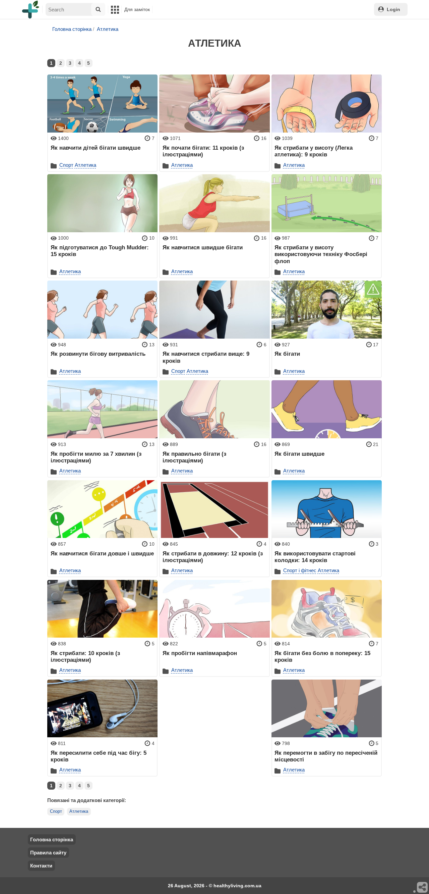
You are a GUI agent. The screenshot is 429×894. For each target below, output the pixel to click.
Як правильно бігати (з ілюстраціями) (194, 457)
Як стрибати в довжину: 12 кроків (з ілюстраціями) (213, 556)
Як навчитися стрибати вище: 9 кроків (206, 357)
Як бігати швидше (299, 454)
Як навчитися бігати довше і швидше (102, 553)
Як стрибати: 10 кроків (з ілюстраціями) (85, 656)
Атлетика (107, 29)
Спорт (66, 165)
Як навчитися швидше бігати (203, 247)
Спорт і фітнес (299, 570)
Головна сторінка (71, 29)
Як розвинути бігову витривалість (98, 354)
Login (393, 9)
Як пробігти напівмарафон (200, 653)
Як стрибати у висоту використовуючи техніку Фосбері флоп (320, 254)
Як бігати (287, 354)
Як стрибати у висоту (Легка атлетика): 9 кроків (313, 151)
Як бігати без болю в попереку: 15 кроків (322, 656)
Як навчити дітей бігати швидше (95, 148)
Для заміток (137, 9)
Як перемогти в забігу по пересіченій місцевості (325, 756)
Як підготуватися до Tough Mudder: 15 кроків (100, 250)
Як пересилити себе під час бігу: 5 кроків (98, 756)
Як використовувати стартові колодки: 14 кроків (315, 556)
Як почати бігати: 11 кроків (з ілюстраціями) (203, 151)
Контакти (41, 865)
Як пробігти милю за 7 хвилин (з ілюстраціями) (96, 457)
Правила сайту (48, 852)
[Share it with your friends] (422, 887)
